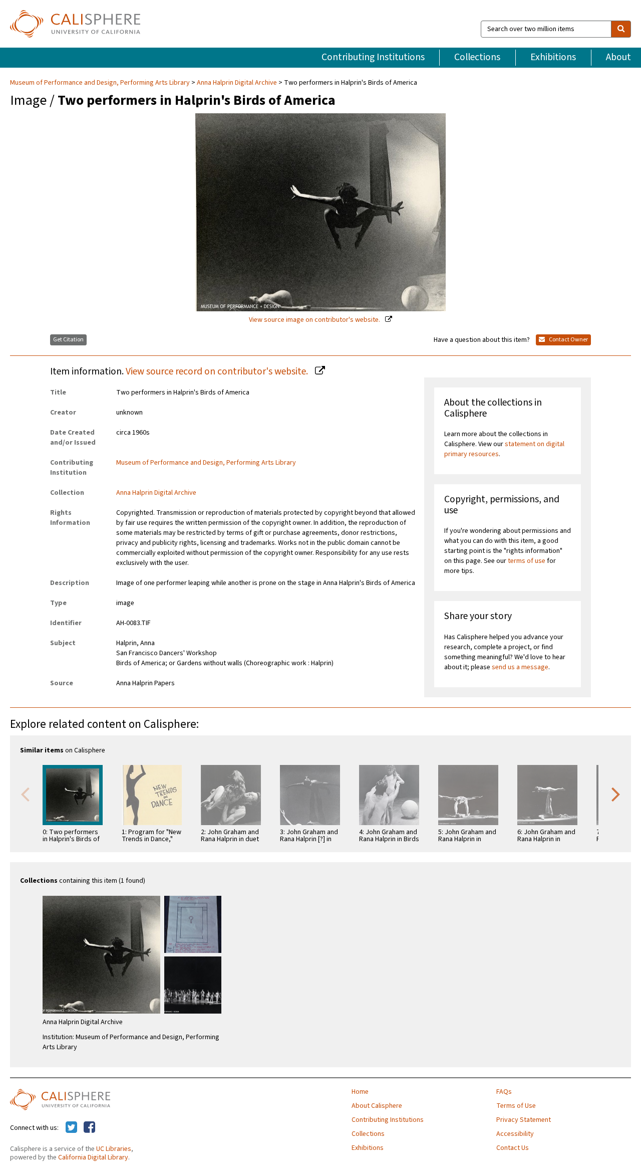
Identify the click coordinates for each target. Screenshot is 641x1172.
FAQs (504, 1091)
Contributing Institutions (373, 57)
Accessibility (515, 1133)
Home (360, 1091)
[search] (621, 29)
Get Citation (68, 339)
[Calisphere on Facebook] (89, 1127)
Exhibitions (553, 57)
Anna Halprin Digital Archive (237, 83)
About (618, 57)
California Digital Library (93, 1157)
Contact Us (512, 1147)
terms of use (526, 561)
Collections (477, 57)
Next (616, 793)
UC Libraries (113, 1149)
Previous (25, 793)
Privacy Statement (523, 1119)
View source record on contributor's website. (218, 371)
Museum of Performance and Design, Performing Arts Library (100, 83)
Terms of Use (516, 1105)
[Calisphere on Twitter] (71, 1127)
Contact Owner (568, 339)
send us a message (520, 667)
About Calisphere (377, 1105)
